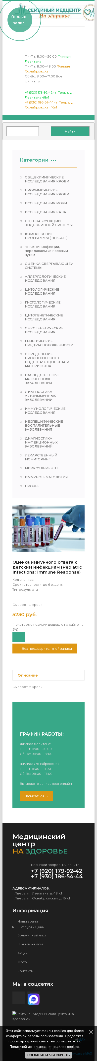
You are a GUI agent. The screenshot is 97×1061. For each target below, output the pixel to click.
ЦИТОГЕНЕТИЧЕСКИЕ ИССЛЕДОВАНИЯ (44, 317)
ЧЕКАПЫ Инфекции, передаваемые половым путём (46, 251)
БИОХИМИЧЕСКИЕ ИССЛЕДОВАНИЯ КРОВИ (47, 192)
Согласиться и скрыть (48, 1055)
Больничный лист (32, 935)
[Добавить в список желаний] (18, 637)
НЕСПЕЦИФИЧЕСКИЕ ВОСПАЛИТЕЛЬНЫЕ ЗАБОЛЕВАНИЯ (44, 425)
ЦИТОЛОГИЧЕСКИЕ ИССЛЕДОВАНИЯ (42, 291)
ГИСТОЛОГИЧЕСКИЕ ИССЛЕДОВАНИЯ (42, 304)
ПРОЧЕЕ (32, 486)
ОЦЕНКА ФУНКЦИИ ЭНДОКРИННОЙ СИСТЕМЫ (49, 223)
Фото (22, 962)
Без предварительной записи (46, 648)
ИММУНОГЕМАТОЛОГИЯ (46, 477)
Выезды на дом (30, 944)
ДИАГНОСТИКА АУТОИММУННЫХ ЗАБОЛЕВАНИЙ (40, 396)
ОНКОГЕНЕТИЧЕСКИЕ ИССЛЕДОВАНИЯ (44, 330)
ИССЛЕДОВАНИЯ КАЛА (45, 212)
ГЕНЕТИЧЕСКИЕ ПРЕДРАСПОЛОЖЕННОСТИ (49, 343)
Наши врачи (27, 921)
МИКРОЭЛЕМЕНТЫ (41, 468)
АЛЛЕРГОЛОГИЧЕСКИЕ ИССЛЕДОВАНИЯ (45, 278)
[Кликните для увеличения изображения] (48, 528)
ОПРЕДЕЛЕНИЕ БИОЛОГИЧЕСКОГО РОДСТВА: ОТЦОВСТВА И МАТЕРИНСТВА (47, 360)
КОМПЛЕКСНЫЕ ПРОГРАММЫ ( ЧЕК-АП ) (46, 236)
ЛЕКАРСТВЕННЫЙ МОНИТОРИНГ (41, 457)
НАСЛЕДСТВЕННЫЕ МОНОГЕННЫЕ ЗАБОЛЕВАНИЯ (42, 379)
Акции (22, 953)
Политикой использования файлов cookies (44, 1047)
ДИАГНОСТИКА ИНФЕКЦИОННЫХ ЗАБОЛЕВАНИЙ (41, 442)
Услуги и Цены (31, 927)
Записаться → (36, 796)
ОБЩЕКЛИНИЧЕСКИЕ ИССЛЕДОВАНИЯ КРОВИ (47, 179)
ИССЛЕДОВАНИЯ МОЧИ (46, 203)
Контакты (25, 971)
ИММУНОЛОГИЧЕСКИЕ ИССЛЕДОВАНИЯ (45, 410)
